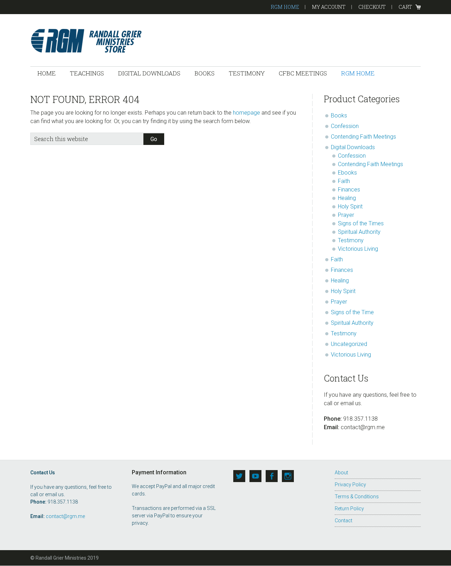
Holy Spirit (350, 206)
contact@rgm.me (65, 516)
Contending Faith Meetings (363, 136)
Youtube (255, 476)
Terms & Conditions (357, 496)
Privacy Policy (350, 484)
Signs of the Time (352, 312)
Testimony (351, 240)
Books (339, 115)
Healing (347, 198)
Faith (344, 181)
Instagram (288, 476)
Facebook (272, 476)
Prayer (346, 215)
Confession (345, 126)
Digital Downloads (353, 147)
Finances (349, 189)
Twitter (239, 476)
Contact (343, 520)
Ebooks (347, 172)
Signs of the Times (361, 223)
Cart (405, 7)
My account (329, 7)
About (341, 472)
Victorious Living (358, 248)
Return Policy (349, 508)
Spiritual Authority (359, 232)
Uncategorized (349, 344)
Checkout (372, 7)
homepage (246, 112)
